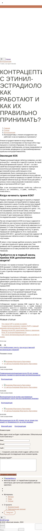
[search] (21, 529)
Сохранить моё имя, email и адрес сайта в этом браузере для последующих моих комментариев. (19, 453)
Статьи (10, 501)
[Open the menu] (1, 9)
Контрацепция (5, 61)
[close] (2, 17)
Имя (1, 440)
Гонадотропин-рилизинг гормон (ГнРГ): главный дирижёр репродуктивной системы (19, 327)
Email (2, 444)
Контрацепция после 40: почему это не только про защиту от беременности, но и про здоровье (19, 421)
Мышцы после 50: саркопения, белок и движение (20, 330)
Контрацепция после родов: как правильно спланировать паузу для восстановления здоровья (19, 397)
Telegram (9, 512)
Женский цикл (6, 426)
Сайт (2, 448)
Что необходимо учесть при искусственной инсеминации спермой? (17, 348)
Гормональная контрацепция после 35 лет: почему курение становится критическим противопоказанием (20, 374)
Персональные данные (16, 509)
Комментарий (6, 458)
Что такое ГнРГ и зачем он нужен (14, 324)
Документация (13, 507)
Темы (10, 499)
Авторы (11, 497)
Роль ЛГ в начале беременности (14, 332)
